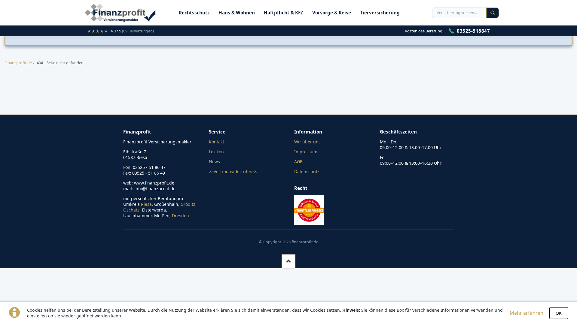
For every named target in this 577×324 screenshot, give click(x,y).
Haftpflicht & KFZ (283, 13)
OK (559, 313)
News (214, 161)
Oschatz (131, 210)
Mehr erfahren (526, 313)
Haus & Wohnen (236, 13)
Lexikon (216, 151)
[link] (120, 31)
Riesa (146, 204)
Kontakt (216, 142)
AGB (298, 161)
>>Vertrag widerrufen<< (233, 171)
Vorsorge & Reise (331, 13)
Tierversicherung (380, 13)
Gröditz (188, 204)
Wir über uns (307, 142)
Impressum (305, 151)
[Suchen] (492, 13)
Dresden (180, 215)
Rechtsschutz (194, 13)
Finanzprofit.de (18, 62)
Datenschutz (306, 171)
